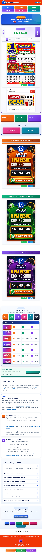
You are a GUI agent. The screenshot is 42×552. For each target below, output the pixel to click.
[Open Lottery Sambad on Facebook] (29, 85)
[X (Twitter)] (21, 532)
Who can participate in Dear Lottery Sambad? (21, 489)
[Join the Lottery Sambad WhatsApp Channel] (21, 180)
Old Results (34, 10)
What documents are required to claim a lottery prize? (21, 500)
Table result (32, 89)
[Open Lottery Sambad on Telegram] (31, 85)
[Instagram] (23, 532)
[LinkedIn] (25, 532)
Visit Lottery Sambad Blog (21, 516)
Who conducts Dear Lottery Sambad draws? (21, 473)
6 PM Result (34, 7)
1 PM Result (21, 7)
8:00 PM (28, 406)
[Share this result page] (34, 85)
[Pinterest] (27, 532)
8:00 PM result (14, 388)
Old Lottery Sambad (30, 109)
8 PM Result (8, 10)
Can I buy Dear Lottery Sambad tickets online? (21, 485)
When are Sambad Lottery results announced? (21, 477)
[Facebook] (16, 532)
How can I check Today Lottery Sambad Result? (21, 481)
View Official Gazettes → (33, 372)
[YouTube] (18, 532)
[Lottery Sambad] (14, 2)
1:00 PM (17, 406)
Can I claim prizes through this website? (21, 497)
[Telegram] (20, 532)
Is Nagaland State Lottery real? (21, 466)
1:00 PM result (33, 387)
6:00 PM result (6, 388)
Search (32, 91)
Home (8, 7)
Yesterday (21, 10)
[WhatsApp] (14, 532)
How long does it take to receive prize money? (21, 493)
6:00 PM (22, 406)
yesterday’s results (11, 409)
